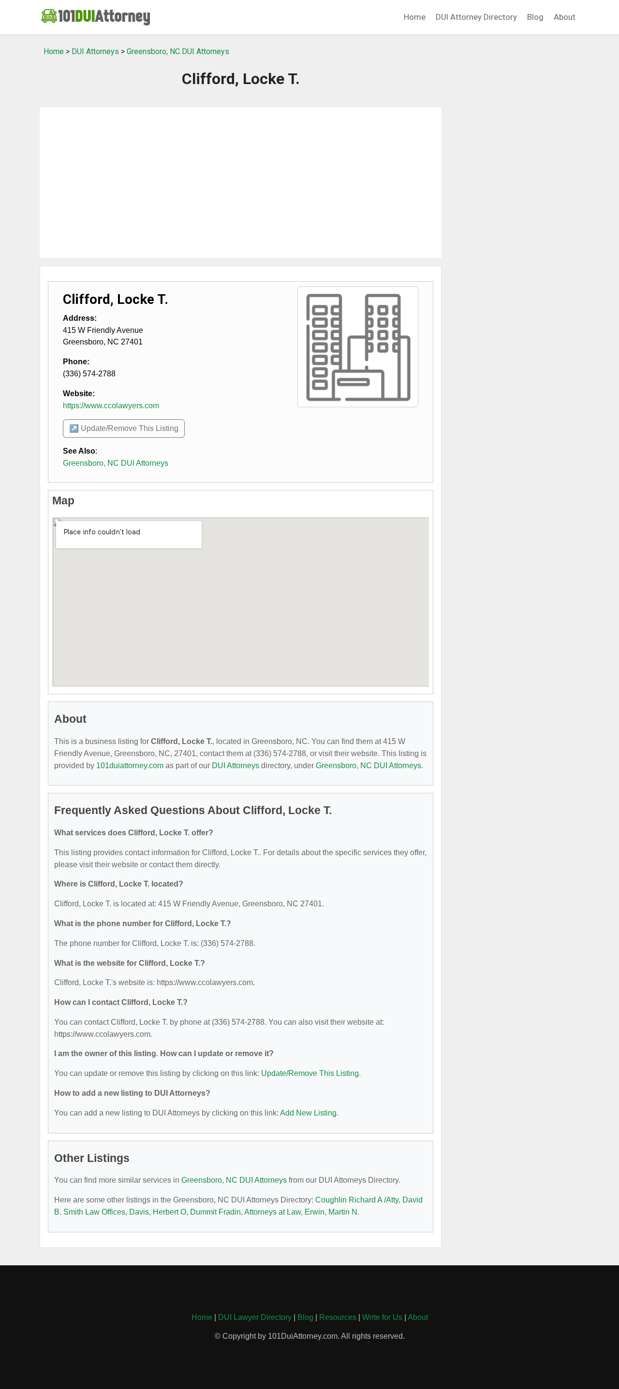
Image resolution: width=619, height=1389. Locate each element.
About (564, 17)
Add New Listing (308, 1113)
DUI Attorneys (95, 51)
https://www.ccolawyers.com (111, 405)
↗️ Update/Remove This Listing (123, 428)
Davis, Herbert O (157, 1212)
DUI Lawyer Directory (255, 1317)
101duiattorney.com (129, 765)
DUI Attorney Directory (476, 17)
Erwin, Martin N (331, 1212)
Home (415, 17)
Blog (535, 17)
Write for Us (382, 1317)
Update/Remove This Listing (310, 1073)
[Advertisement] (240, 182)
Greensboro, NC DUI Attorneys (178, 51)
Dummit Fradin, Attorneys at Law (245, 1212)
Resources (337, 1317)
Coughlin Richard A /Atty (356, 1200)
